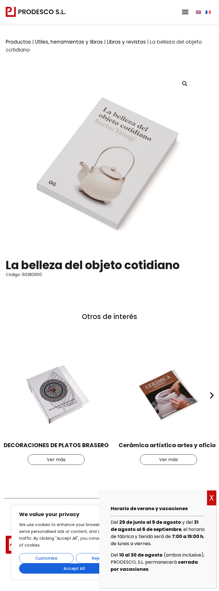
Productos (18, 41)
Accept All (74, 568)
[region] (74, 542)
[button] (185, 12)
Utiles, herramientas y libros (69, 41)
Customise (46, 558)
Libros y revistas (126, 41)
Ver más (56, 459)
